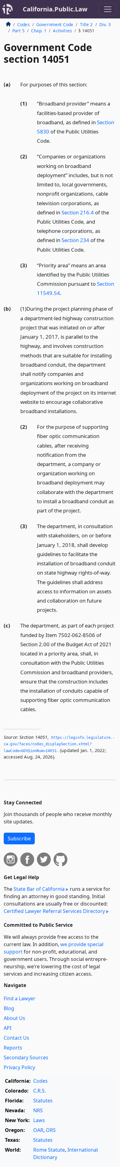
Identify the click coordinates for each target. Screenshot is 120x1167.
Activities (62, 31)
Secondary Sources (26, 1057)
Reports (13, 1047)
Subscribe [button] (19, 838)
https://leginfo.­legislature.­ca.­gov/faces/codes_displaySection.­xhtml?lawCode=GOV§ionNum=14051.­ (59, 744)
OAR (38, 1130)
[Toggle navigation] (107, 9)
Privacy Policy (19, 1067)
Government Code (54, 24)
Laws (39, 1120)
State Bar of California (39, 889)
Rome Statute (49, 1149)
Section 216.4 (78, 212)
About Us (14, 1018)
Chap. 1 (38, 31)
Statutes (43, 1100)
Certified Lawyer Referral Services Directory (54, 911)
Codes (23, 24)
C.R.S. (39, 1090)
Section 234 (75, 240)
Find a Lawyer (19, 998)
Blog (9, 1008)
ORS (51, 1130)
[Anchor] (90, 84)
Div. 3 (105, 24)
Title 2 (86, 24)
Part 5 (18, 31)
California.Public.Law (55, 9)
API (7, 1028)
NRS (38, 1110)
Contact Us (16, 1037)
